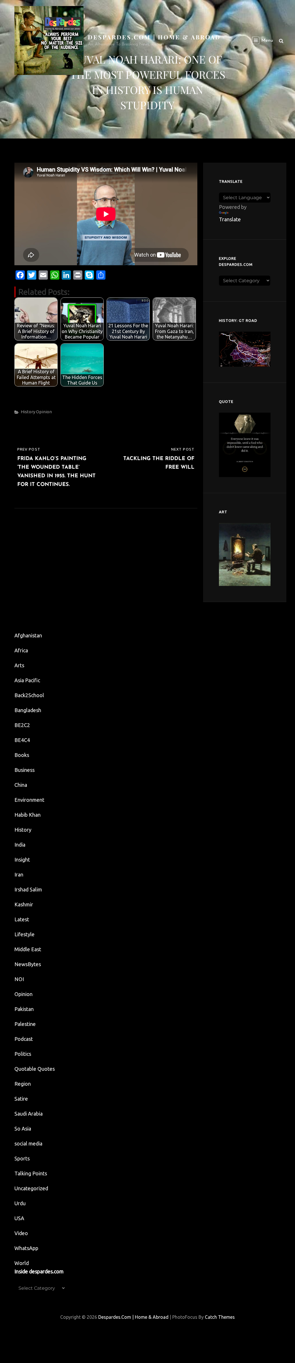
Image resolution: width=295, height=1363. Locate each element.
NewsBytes (27, 964)
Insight (22, 859)
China (20, 785)
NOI (19, 979)
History (28, 411)
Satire (21, 1098)
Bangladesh (27, 710)
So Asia (22, 1128)
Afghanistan (28, 635)
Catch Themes (220, 1317)
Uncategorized (31, 1188)
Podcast (23, 1039)
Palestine (25, 1024)
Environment (29, 800)
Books (21, 755)
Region (22, 1084)
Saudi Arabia (28, 1113)
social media (28, 1143)
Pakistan (24, 1009)
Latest (21, 919)
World (21, 1263)
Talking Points (30, 1173)
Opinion (44, 411)
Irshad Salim (28, 889)
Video (21, 1233)
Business (24, 770)
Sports (22, 1158)
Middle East (27, 949)
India (19, 844)
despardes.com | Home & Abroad (154, 37)
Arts (19, 665)
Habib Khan (27, 815)
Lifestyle (24, 934)
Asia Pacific (27, 680)
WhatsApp (26, 1248)
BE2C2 (22, 725)
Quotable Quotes (34, 1069)
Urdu (20, 1203)
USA (19, 1218)
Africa (21, 650)
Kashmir (23, 904)
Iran (18, 874)
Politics (22, 1054)
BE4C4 (22, 740)
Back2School (29, 695)
